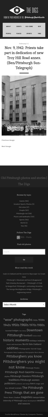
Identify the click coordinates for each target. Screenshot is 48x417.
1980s (41, 325)
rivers (32, 383)
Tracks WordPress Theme (15, 414)
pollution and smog (22, 384)
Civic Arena (22, 331)
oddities (12, 348)
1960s (24, 325)
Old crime (22, 207)
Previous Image (8, 140)
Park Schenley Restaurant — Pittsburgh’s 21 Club (24, 283)
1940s (7, 325)
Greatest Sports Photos (23, 204)
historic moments (16, 340)
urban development (30, 401)
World (22, 223)
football (27, 335)
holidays (33, 341)
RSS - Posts (25, 237)
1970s (32, 325)
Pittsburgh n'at (22, 213)
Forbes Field (37, 336)
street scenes (15, 388)
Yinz (22, 226)
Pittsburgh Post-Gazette (19, 372)
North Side (27, 344)
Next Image (6, 146)
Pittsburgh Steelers (20, 376)
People (22, 210)
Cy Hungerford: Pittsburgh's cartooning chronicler (24, 286)
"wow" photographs (17, 320)
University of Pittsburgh (13, 401)
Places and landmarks (22, 217)
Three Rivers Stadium (12, 398)
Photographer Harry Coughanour (14, 352)
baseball (9, 331)
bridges (15, 330)
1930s (41, 319)
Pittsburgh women (30, 380)
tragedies (26, 397)
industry (41, 340)
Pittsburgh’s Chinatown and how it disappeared (24, 280)
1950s (15, 325)
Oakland (37, 344)
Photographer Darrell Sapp (30, 349)
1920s (35, 320)
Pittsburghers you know (24, 356)
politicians (10, 383)
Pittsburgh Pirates (32, 368)
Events (21, 201)
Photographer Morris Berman (34, 352)
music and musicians (14, 344)
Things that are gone (28, 393)
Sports (21, 220)
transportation (39, 397)
